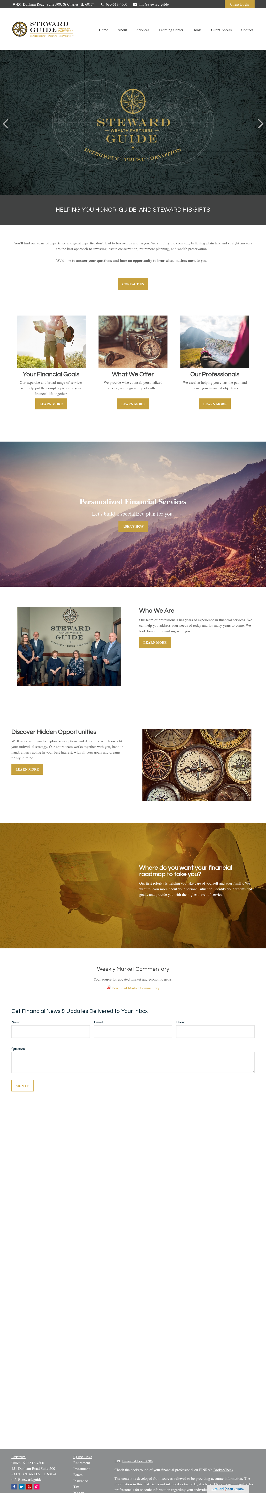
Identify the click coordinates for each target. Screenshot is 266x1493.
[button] (103, 29)
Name (15, 1021)
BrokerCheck (223, 1469)
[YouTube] (29, 1486)
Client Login (239, 4)
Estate (78, 1474)
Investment (81, 1468)
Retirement (81, 1462)
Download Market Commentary (135, 987)
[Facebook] (14, 1486)
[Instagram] (36, 1486)
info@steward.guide (154, 4)
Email (98, 1021)
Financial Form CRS (137, 1460)
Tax (76, 1486)
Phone (181, 1021)
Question (18, 1048)
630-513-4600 (116, 4)
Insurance (80, 1480)
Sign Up (22, 1085)
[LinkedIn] (22, 1486)
